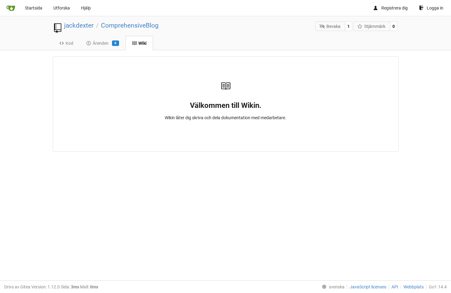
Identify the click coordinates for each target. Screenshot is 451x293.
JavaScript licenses (368, 286)
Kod (69, 43)
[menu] (332, 287)
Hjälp (86, 8)
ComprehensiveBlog (130, 25)
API (394, 286)
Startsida (33, 8)
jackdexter (79, 25)
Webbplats (413, 286)
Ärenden (105, 43)
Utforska (61, 8)
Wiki (142, 43)
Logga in (435, 8)
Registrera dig (394, 8)
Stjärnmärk (374, 26)
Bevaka (333, 26)
